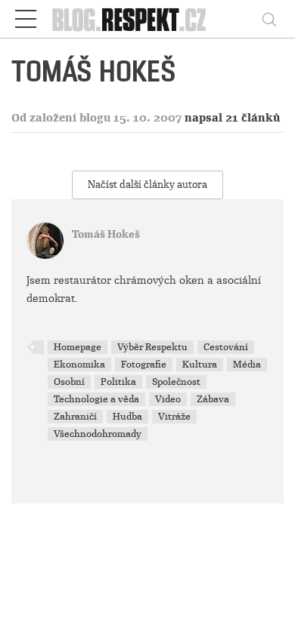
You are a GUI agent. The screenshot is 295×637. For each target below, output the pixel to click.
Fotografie (143, 365)
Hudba (127, 417)
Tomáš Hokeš (106, 234)
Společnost (176, 382)
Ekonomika (79, 365)
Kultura (199, 365)
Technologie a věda (96, 399)
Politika (118, 382)
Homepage (77, 347)
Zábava (213, 399)
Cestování (225, 347)
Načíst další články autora (147, 184)
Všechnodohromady (97, 434)
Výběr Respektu (152, 347)
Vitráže (174, 417)
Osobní (69, 382)
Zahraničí (75, 417)
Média (247, 365)
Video (168, 399)
